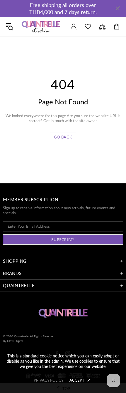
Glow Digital (15, 341)
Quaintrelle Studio (41, 26)
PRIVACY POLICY (49, 380)
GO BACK (63, 137)
